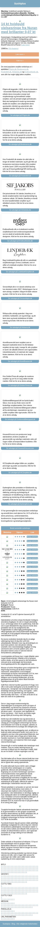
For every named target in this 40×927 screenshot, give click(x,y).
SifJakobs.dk (17, 72)
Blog (13, 924)
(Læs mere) (25, 45)
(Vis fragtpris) (13, 48)
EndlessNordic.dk (31, 72)
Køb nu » (20, 60)
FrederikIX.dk (6, 72)
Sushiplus (20, 3)
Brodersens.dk (22, 69)
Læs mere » (20, 54)
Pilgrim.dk (12, 69)
